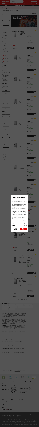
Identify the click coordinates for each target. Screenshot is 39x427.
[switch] (24, 223)
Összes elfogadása (23, 229)
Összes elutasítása (15, 229)
